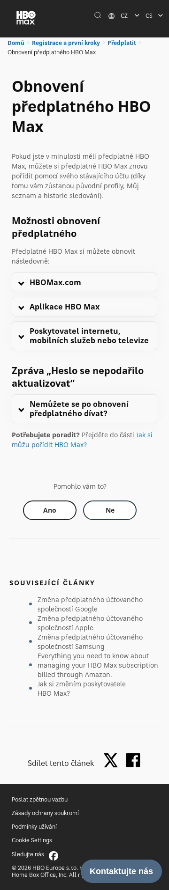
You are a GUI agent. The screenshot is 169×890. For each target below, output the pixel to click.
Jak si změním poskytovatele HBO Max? (82, 688)
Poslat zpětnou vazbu (40, 799)
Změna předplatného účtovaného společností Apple (90, 623)
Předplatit (122, 43)
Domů (16, 43)
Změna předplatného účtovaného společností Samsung (90, 642)
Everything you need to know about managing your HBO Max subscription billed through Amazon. (98, 665)
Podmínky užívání (34, 827)
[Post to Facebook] (133, 760)
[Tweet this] (113, 761)
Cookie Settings (32, 840)
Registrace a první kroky (66, 43)
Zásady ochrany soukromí (45, 813)
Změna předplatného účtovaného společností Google (90, 604)
